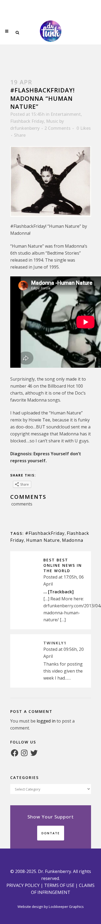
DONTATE (50, 833)
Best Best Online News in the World (62, 565)
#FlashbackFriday (45, 533)
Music (52, 121)
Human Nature (43, 540)
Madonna (72, 540)
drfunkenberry (25, 128)
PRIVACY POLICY (23, 885)
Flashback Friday (27, 121)
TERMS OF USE (59, 885)
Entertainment (66, 114)
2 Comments (57, 128)
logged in (46, 721)
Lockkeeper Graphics (66, 906)
